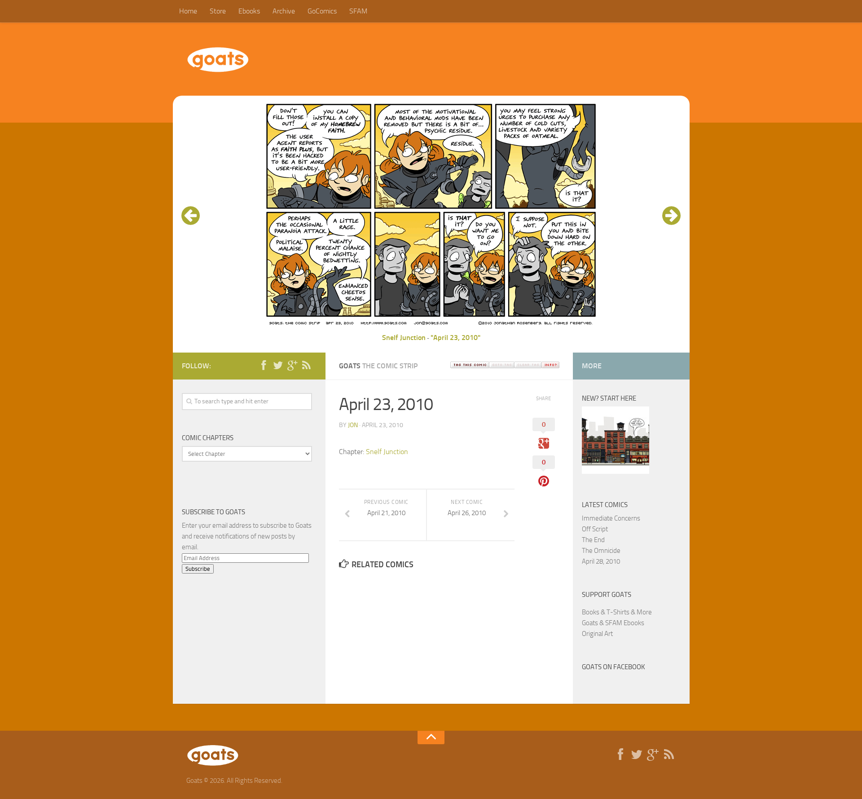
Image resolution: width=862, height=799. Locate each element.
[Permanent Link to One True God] (615, 472)
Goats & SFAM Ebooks (613, 623)
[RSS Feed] (306, 365)
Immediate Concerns (611, 518)
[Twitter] (278, 365)
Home (188, 11)
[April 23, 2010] (431, 326)
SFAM (358, 11)
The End (593, 540)
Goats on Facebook (613, 667)
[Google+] (292, 365)
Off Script (595, 529)
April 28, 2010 (601, 561)
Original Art (597, 634)
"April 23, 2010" (455, 337)
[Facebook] (263, 365)
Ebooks (249, 11)
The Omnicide (601, 551)
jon (353, 425)
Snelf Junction (404, 337)
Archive (284, 11)
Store (218, 11)
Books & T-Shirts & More (617, 612)
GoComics (322, 11)
